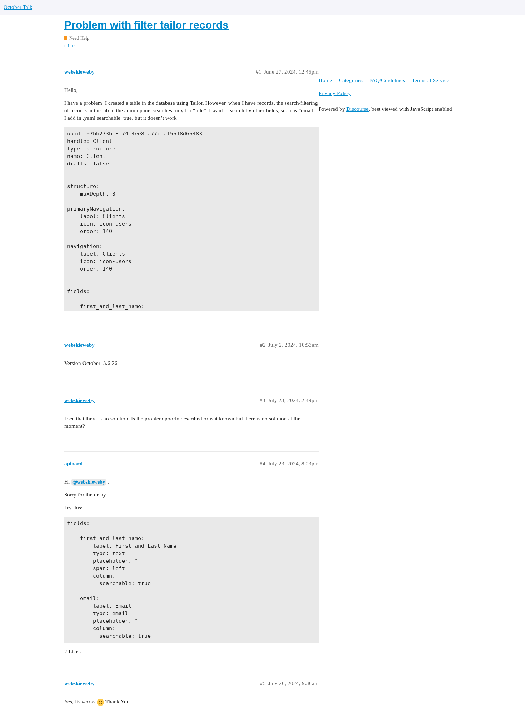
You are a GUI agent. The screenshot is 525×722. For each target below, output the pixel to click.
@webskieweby (88, 482)
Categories (350, 80)
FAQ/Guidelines (387, 80)
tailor (69, 45)
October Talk (18, 7)
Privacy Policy (335, 93)
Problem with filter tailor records (146, 25)
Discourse (357, 109)
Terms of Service (430, 80)
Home (325, 80)
